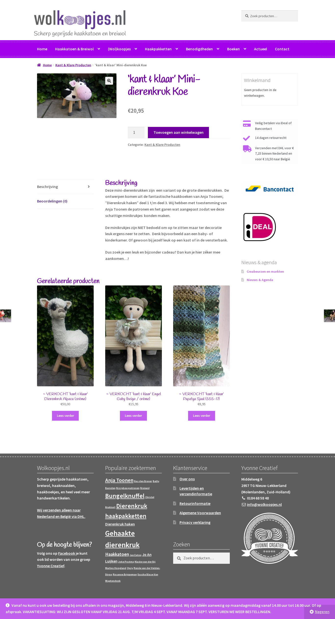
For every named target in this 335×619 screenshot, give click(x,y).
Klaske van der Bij (145, 561)
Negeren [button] (322, 611)
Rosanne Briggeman (125, 574)
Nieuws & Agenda (260, 280)
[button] (109, 81)
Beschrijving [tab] (47, 186)
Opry (130, 568)
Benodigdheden (199, 48)
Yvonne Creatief (50, 565)
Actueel (260, 48)
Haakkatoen (117, 554)
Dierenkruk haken (120, 524)
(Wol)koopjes (119, 48)
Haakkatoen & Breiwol (74, 48)
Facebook (66, 553)
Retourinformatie (195, 503)
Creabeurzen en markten (265, 271)
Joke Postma (126, 561)
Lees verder (65, 415)
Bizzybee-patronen (128, 488)
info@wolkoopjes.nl (264, 504)
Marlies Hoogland (115, 568)
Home (42, 48)
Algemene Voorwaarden (200, 512)
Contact (282, 48)
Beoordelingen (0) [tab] (52, 201)
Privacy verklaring (195, 522)
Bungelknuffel (124, 496)
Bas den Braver (143, 481)
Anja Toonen (119, 480)
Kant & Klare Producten (73, 65)
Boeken (233, 48)
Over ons (187, 478)
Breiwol (145, 488)
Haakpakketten (158, 48)
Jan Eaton (136, 555)
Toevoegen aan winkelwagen (179, 132)
